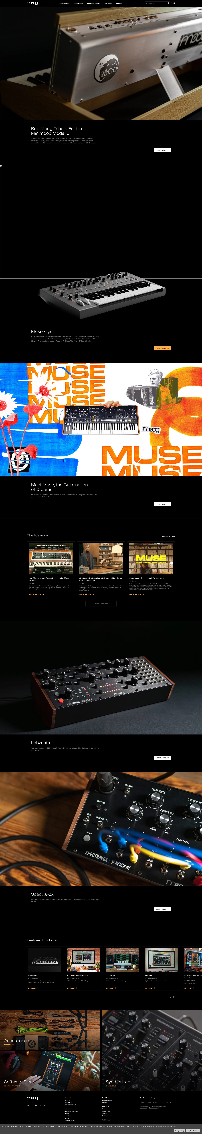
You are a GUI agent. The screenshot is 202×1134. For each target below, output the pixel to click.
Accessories (78, 3)
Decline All (196, 1131)
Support (119, 3)
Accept (189, 1131)
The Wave (108, 3)
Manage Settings (179, 1131)
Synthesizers (64, 3)
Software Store (93, 3)
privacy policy (49, 1126)
